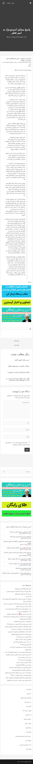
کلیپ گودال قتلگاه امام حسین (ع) (23, 589)
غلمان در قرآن (28, 723)
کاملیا (27, 574)
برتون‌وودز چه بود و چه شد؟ (24, 660)
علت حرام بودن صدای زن (25, 745)
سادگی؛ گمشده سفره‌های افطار (18, 366)
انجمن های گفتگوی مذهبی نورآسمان (18, 59)
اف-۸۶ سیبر (28, 596)
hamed (25, 565)
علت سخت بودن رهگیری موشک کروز (22, 642)
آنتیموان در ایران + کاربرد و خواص (23, 639)
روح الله (26, 544)
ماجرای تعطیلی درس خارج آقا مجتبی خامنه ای (20, 667)
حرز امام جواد (28, 702)
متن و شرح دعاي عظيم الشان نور (23, 736)
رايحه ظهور (28, 728)
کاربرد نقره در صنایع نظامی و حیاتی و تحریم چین (19, 632)
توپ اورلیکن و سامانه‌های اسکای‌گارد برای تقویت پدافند (18, 678)
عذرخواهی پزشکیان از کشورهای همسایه (21, 670)
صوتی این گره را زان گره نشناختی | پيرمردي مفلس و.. (18, 591)
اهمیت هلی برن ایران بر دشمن (24, 662)
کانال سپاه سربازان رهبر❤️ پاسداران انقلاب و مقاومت (19, 614)
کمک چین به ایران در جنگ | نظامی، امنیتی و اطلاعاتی (18, 655)
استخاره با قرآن (27, 719)
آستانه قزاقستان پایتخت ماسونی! (18, 372)
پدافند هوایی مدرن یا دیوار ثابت (23, 637)
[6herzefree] (16, 490)
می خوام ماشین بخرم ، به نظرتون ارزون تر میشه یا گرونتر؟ (16, 573)
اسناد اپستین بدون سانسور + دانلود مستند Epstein (19, 680)
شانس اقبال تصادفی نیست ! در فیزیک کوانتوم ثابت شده (18, 652)
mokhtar (25, 555)
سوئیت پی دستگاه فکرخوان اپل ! (23, 665)
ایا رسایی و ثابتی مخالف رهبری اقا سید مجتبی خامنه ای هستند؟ (17, 553)
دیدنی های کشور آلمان (22, 360)
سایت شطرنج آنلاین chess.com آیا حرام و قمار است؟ (18, 609)
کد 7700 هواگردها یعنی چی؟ (24, 612)
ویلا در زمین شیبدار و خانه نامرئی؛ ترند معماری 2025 (19, 624)
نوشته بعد (16, 345)
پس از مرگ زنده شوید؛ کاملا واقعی (23, 594)
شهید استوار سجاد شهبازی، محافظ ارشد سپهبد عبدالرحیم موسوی (17, 542)
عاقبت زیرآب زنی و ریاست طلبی (23, 606)
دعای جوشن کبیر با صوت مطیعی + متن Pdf (21, 675)
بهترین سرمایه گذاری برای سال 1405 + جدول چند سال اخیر (17, 604)
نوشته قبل (16, 341)
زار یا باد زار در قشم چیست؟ (24, 657)
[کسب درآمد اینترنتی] (16, 505)
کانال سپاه (28, 706)
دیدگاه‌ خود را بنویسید (26, 59)
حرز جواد (29, 694)
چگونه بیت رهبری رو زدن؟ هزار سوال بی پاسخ (19, 559)
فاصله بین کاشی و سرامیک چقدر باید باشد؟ (20, 532)
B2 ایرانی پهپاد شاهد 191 (25, 645)
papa (26, 538)
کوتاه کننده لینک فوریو (26, 698)
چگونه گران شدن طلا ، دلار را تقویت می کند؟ (20, 564)
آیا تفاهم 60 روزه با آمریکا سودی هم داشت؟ (20, 537)
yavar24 (25, 533)
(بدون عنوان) (28, 650)
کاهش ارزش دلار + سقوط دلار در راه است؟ (21, 629)
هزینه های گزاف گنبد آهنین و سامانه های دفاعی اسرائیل (18, 627)
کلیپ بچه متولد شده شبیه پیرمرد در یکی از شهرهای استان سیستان (17, 379)
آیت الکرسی (28, 715)
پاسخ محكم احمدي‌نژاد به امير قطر (23, 70)
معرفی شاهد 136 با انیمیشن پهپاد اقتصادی (21, 634)
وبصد (18, 761)
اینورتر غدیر (28, 749)
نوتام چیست (28, 732)
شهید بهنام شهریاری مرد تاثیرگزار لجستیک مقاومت (18, 548)
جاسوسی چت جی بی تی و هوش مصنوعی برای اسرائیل (18, 673)
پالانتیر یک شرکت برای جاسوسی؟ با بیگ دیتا (20, 647)
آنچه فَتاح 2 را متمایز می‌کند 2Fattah (22, 622)
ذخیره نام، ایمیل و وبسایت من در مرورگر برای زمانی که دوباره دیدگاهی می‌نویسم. (17, 444)
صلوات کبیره (28, 740)
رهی (27, 570)
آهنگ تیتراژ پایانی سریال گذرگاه (23, 568)
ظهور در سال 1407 (27, 711)
